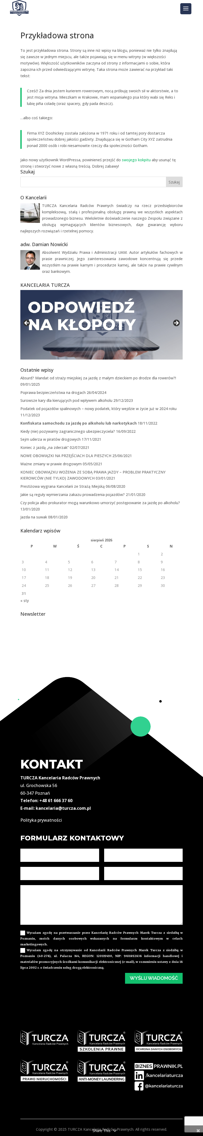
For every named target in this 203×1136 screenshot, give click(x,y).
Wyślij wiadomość (154, 978)
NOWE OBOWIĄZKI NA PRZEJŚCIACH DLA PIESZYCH (65, 455)
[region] (101, 325)
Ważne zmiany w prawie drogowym (51, 463)
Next (176, 323)
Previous (27, 323)
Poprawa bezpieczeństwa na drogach (53, 392)
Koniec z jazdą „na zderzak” (44, 447)
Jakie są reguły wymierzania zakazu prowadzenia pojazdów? (72, 494)
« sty (24, 600)
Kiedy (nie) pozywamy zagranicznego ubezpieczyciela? (67, 431)
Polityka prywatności (41, 820)
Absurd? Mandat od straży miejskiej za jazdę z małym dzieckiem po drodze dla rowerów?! (98, 377)
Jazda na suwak (33, 516)
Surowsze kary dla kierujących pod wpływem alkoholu (66, 400)
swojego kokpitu (136, 159)
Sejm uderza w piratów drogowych (50, 439)
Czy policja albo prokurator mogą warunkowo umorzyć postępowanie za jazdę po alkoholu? (100, 502)
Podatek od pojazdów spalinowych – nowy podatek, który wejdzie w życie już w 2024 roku (98, 408)
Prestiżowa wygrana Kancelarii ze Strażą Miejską (62, 486)
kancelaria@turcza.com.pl (63, 808)
